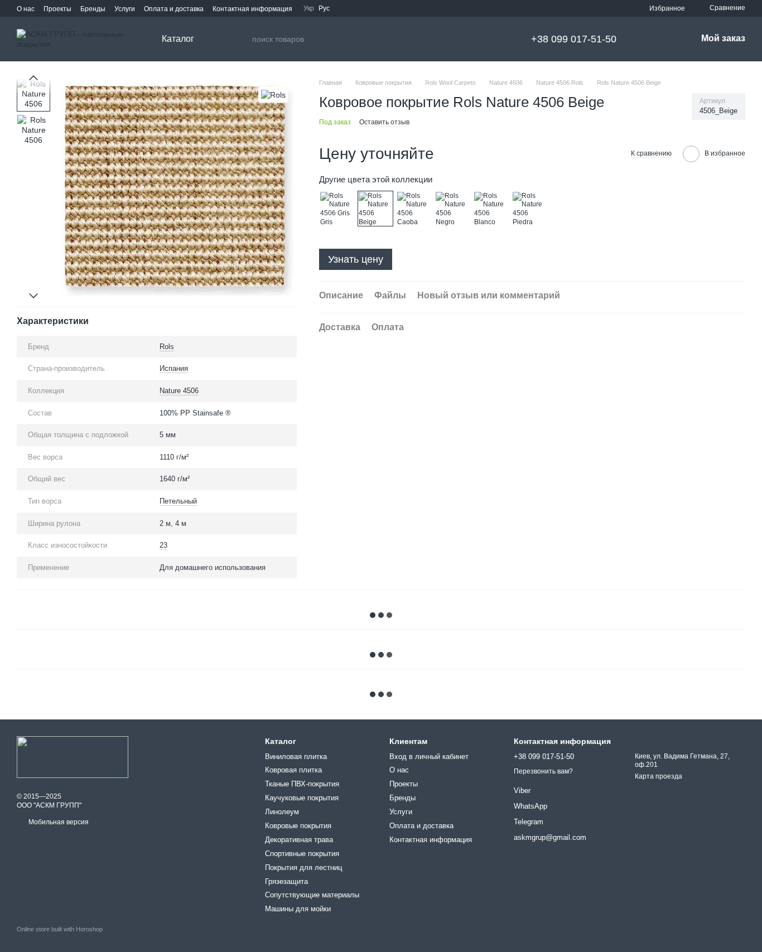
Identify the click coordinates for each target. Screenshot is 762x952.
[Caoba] (414, 208)
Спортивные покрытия (302, 853)
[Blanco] (491, 208)
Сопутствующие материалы (312, 895)
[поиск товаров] (243, 39)
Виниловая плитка (296, 756)
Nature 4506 (179, 390)
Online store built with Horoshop (60, 929)
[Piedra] (529, 208)
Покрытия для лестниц (303, 867)
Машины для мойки (298, 909)
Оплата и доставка (174, 9)
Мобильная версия (58, 822)
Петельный (178, 501)
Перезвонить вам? (543, 771)
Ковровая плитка (293, 770)
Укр (308, 8)
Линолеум (282, 812)
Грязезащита (286, 881)
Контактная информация (252, 9)
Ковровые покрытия (298, 825)
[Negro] (452, 208)
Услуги (124, 9)
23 (163, 545)
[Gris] (337, 208)
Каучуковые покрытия (302, 798)
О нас (26, 9)
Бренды (92, 9)
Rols (167, 346)
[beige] (375, 208)
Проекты (57, 9)
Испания (174, 368)
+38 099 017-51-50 (573, 39)
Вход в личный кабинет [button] (429, 756)
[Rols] (273, 94)
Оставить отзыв (384, 122)
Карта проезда (658, 776)
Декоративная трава (299, 839)
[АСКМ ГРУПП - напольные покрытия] (72, 757)
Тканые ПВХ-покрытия (302, 784)
